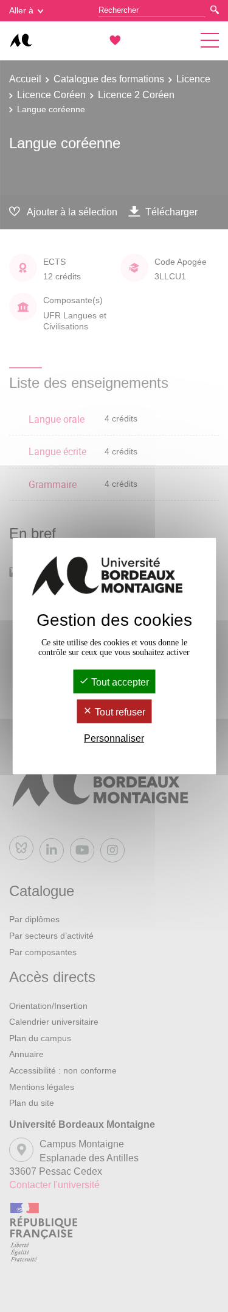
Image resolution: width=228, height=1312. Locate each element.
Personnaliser (114, 738)
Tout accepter (119, 681)
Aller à (21, 10)
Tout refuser (118, 712)
